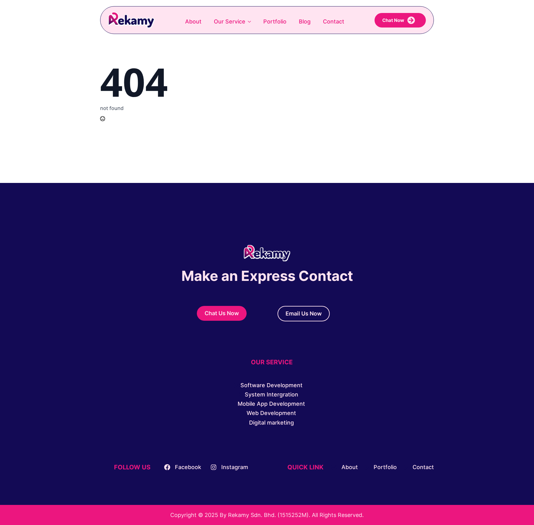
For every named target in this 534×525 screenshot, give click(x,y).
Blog (305, 21)
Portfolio (274, 21)
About (193, 21)
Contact (333, 21)
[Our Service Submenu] (251, 22)
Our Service (229, 21)
